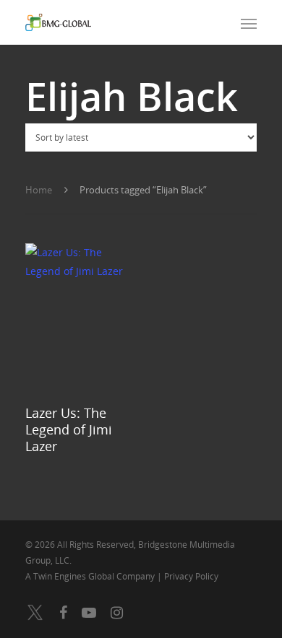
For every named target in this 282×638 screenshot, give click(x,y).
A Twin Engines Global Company (91, 576)
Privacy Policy (191, 576)
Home (38, 189)
